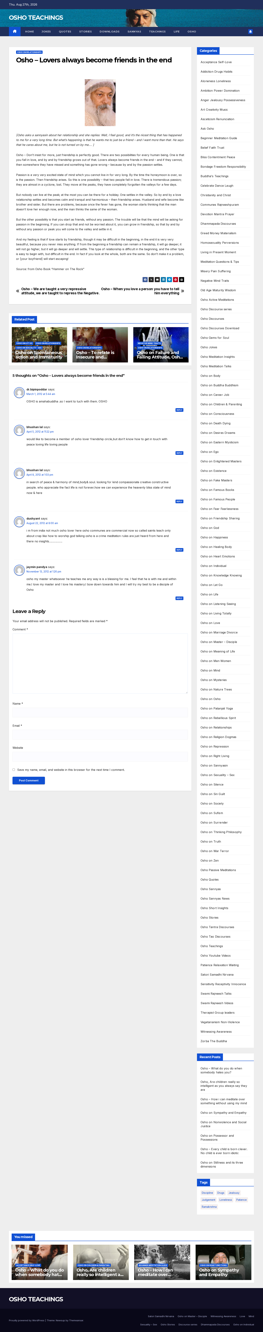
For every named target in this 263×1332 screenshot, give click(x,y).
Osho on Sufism (212, 813)
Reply (179, 410)
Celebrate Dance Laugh (217, 185)
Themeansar (76, 1320)
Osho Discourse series (216, 309)
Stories (85, 31)
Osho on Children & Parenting (221, 404)
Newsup (60, 1320)
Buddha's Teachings (215, 176)
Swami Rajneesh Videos (217, 1003)
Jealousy (234, 1192)
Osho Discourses (212, 318)
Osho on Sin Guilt (213, 794)
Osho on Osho (211, 699)
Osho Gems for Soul (215, 338)
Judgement (208, 1199)
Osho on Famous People (218, 499)
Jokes (46, 31)
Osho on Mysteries (214, 680)
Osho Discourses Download (220, 328)
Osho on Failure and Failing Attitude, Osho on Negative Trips (159, 357)
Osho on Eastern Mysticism (219, 442)
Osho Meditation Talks (216, 366)
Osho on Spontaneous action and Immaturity (38, 355)
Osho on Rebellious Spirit (218, 718)
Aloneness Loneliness (216, 81)
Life (177, 31)
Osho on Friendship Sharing (220, 518)
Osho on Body (210, 376)
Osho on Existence (214, 471)
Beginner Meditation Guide (219, 138)
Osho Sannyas (211, 889)
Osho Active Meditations (217, 299)
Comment (20, 629)
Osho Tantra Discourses (217, 927)
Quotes (65, 31)
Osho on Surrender (214, 822)
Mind (251, 1316)
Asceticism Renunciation (217, 119)
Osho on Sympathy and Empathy (224, 1112)
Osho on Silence (212, 784)
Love (242, 1316)
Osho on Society (212, 803)
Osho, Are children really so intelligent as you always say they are (224, 1085)
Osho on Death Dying (215, 423)
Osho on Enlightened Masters (221, 461)
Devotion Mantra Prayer (217, 214)
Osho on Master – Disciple (219, 642)
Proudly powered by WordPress (27, 1320)
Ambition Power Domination (220, 90)
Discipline (207, 1192)
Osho (191, 31)
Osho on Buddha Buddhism (219, 385)
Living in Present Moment (218, 252)
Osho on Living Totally (216, 613)
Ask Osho (207, 128)
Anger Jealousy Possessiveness (223, 100)
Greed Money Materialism (218, 233)
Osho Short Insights (214, 908)
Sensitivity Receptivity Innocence (223, 984)
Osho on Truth (211, 841)
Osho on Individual (214, 566)
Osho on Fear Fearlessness (219, 509)
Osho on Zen (210, 860)
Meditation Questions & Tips (220, 261)
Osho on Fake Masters (216, 480)
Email (17, 725)
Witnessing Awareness (216, 1031)
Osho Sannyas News (215, 898)
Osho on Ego (210, 452)
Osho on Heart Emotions (218, 556)
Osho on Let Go (24, 343)
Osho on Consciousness (217, 414)
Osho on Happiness (214, 537)
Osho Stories (209, 917)
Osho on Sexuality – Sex (218, 775)
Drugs (220, 1192)
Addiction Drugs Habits (216, 71)
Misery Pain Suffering (216, 271)
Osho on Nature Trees (216, 689)
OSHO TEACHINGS (36, 17)
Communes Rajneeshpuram (220, 204)
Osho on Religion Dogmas (219, 737)
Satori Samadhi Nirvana (217, 974)
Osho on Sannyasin (214, 765)
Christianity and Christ (216, 195)
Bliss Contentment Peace (218, 157)
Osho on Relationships (29, 52)
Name (18, 703)
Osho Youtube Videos (216, 955)
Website (18, 747)
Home (29, 31)
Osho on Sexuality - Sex (29, 348)
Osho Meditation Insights (218, 357)
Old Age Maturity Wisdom (218, 290)
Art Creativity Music (214, 109)
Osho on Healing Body (216, 547)
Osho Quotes (210, 879)
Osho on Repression (215, 746)
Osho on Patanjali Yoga (217, 708)
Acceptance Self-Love (216, 62)
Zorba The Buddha (214, 1041)
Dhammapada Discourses (218, 223)
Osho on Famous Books (217, 490)
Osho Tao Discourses (215, 936)
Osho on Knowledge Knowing (221, 575)
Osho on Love (210, 623)
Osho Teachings (212, 946)
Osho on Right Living (215, 756)
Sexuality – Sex (148, 1324)
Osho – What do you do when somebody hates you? (39, 1274)
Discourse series (188, 1324)
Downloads (110, 31)
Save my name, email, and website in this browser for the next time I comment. (71, 770)
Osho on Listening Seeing (218, 604)
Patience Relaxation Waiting (220, 965)
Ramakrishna (209, 1206)
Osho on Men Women (216, 661)
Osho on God (210, 528)
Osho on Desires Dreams (218, 433)
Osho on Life (209, 594)
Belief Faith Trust (212, 147)
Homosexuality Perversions (220, 242)
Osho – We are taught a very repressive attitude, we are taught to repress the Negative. (60, 291)
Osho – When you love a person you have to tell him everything (140, 291)
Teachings (157, 31)
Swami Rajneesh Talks (216, 993)
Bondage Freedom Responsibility (223, 166)
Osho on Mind (210, 670)
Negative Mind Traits (149, 343)
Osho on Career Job (215, 395)
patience (241, 1199)
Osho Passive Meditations (218, 870)
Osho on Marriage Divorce (219, 632)
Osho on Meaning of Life (218, 651)
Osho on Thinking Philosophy (221, 832)
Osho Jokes (209, 347)
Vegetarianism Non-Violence (220, 1022)
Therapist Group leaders (218, 1012)
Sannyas (134, 31)
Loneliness (226, 1199)
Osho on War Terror (215, 851)
